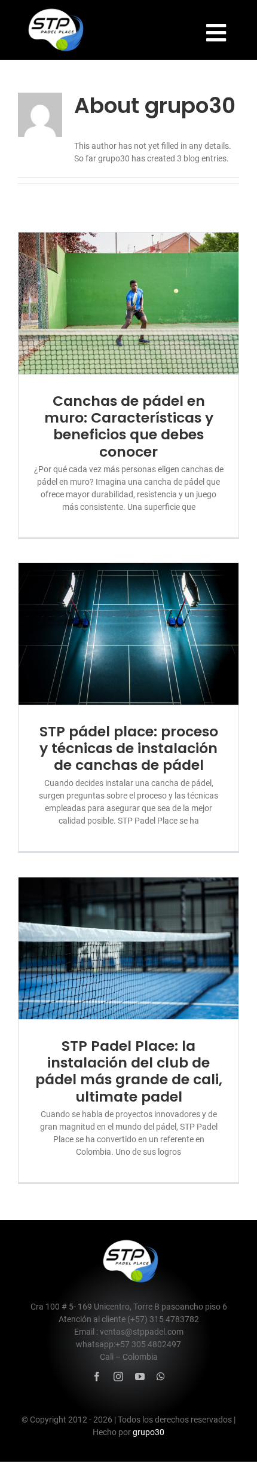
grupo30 (148, 1432)
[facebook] (97, 1376)
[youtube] (140, 1376)
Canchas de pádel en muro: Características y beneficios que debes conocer (128, 426)
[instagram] (118, 1376)
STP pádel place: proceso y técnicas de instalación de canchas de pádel (128, 748)
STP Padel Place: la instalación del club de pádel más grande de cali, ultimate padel (128, 1071)
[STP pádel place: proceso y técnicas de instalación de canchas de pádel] (128, 633)
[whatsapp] (161, 1376)
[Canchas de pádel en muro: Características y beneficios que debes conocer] (128, 303)
